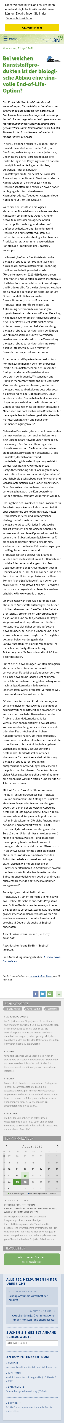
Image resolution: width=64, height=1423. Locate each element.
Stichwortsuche (17, 1343)
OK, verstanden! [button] (32, 27)
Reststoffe (52, 1008)
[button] (35, 994)
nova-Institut (33, 1008)
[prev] (6, 1146)
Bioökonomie (13, 1008)
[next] (57, 1146)
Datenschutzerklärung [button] (19, 18)
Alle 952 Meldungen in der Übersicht (31, 1281)
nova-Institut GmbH (42, 976)
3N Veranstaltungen (16, 1193)
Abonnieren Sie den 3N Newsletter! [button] (32, 1259)
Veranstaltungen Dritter (38, 1193)
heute (54, 1193)
